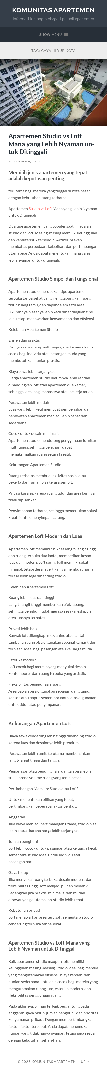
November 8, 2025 (24, 161)
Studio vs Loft (40, 208)
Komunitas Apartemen (53, 10)
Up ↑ (85, 1062)
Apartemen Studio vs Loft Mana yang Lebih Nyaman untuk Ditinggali (51, 144)
